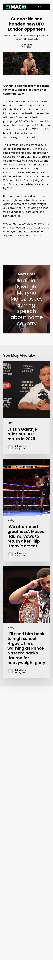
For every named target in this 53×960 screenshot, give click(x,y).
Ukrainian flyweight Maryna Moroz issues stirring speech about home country (26, 299)
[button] (45, 7)
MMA (9, 423)
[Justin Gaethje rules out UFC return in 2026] (26, 407)
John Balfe (26, 44)
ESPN (35, 129)
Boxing (10, 520)
